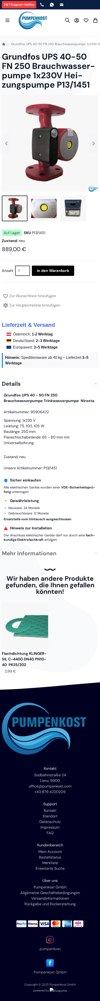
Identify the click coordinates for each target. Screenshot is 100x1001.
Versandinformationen (50, 898)
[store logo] (33, 20)
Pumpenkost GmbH (50, 887)
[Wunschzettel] (86, 20)
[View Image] (14, 208)
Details (11, 384)
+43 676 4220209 (50, 791)
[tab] (50, 384)
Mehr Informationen (29, 553)
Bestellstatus (50, 857)
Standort (50, 816)
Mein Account (50, 851)
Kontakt (50, 810)
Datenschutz (50, 821)
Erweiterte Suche (50, 868)
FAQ (50, 832)
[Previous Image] (6, 143)
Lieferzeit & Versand (28, 325)
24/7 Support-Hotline (19, 5)
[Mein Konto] (77, 20)
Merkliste (50, 862)
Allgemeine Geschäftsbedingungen (50, 892)
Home (4, 44)
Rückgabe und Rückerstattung (50, 903)
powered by (41, 990)
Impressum (50, 827)
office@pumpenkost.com (50, 786)
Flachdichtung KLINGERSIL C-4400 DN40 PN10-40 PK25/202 (24, 659)
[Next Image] (93, 143)
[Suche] (67, 20)
